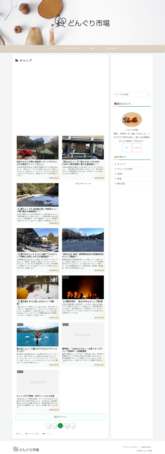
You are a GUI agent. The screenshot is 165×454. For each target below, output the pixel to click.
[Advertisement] (60, 69)
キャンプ (121, 164)
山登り (120, 174)
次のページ (60, 416)
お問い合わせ (146, 447)
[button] (148, 94)
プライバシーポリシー (131, 447)
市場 (119, 179)
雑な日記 (121, 183)
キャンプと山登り (125, 169)
